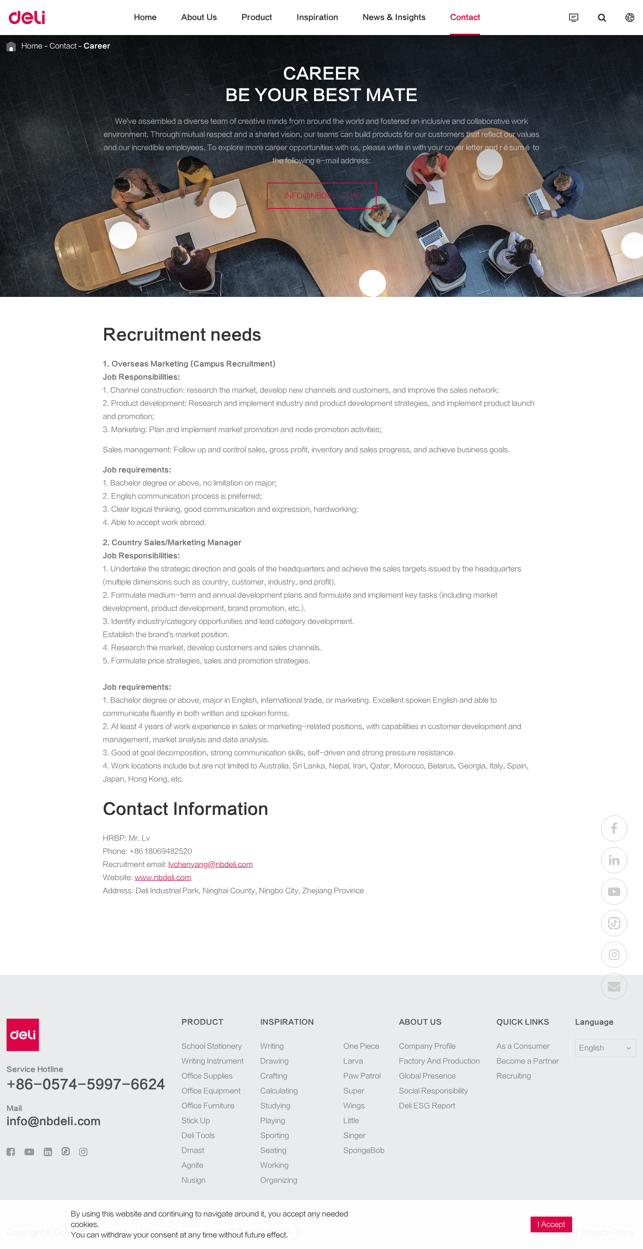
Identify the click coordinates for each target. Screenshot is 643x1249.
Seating (273, 1150)
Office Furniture (208, 1106)
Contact (465, 17)
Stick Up (196, 1121)
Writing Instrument (213, 1061)
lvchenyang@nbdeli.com (210, 864)
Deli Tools (198, 1136)
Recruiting (513, 1076)
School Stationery (212, 1046)
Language (594, 1022)
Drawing (274, 1061)
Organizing (278, 1180)
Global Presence (427, 1076)
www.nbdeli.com (163, 878)
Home (145, 17)
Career (97, 46)
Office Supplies (207, 1076)
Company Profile (427, 1046)
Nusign (194, 1180)
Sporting (274, 1136)
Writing (272, 1046)
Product (256, 17)
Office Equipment (211, 1091)
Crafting (273, 1076)
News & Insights (394, 17)
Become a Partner (527, 1061)
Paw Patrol (362, 1076)
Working (274, 1165)
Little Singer (354, 1128)
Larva (353, 1061)
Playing (272, 1121)
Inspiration (317, 17)
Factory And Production (439, 1061)
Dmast (193, 1150)
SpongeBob (363, 1150)
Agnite (192, 1165)
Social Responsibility (433, 1091)
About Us (199, 17)
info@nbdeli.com (321, 196)
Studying (275, 1106)
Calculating (279, 1091)
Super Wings (354, 1098)
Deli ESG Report (427, 1106)
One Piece (361, 1046)
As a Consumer (523, 1046)
